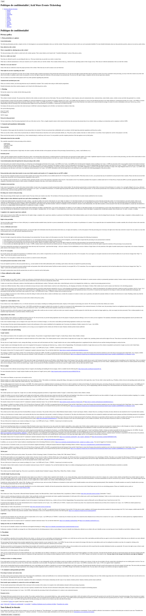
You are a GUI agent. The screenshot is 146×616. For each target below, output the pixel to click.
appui (2, 604)
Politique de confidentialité (17, 604)
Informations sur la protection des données (84, 611)
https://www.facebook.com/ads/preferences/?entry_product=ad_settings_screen (75, 442)
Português (9, 24)
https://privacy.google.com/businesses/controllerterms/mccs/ (74, 350)
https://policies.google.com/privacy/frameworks (71, 401)
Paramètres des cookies (62, 604)
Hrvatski (9, 22)
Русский (9, 20)
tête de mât (7, 604)
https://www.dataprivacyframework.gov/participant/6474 (82, 510)
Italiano (8, 17)
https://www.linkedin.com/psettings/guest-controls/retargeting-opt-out (62, 526)
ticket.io (11, 601)
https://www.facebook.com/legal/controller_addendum (14, 432)
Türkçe (8, 21)
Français (9, 13)
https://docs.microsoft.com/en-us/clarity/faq (40, 506)
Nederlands (9, 14)
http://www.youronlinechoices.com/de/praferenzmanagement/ (96, 444)
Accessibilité (27, 604)
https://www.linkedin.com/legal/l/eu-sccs (89, 520)
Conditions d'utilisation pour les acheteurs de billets (43, 604)
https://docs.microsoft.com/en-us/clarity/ (90, 493)
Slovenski (9, 26)
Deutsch (9, 10)
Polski (8, 15)
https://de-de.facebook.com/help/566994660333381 (104, 436)
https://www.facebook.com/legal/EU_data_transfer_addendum (75, 436)
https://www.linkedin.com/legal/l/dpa (69, 520)
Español (9, 18)
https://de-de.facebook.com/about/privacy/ (47, 418)
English (8, 11)
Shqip (8, 25)
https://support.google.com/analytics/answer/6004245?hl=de (65, 371)
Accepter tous (16, 614)
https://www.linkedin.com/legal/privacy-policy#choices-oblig (15, 487)
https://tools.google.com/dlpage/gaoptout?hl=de (89, 368)
